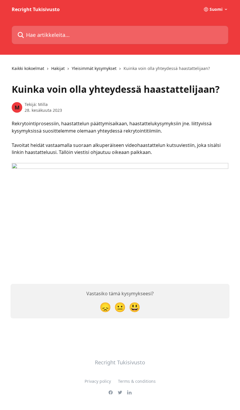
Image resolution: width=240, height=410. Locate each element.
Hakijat (58, 68)
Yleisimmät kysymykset (94, 68)
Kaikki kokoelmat (28, 68)
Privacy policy (98, 381)
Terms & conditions (137, 381)
